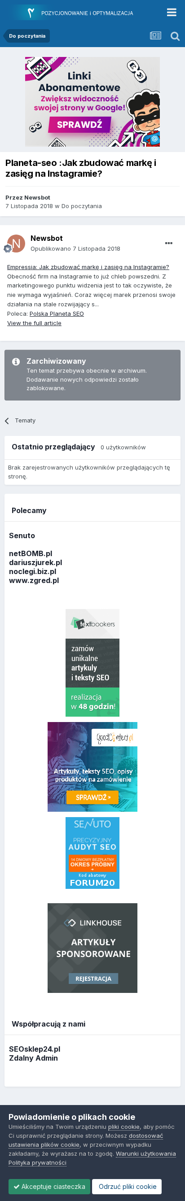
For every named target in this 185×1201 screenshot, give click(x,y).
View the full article (34, 322)
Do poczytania (82, 205)
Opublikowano (75, 248)
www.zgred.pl (34, 580)
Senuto (22, 535)
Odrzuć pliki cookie (127, 1186)
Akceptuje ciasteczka (52, 1186)
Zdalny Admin (33, 1057)
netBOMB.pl (30, 553)
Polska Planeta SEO (57, 313)
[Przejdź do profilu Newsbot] (16, 243)
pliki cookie (124, 1126)
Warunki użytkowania (146, 1153)
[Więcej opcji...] (169, 243)
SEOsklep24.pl (34, 1048)
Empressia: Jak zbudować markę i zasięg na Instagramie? (88, 266)
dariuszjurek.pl (35, 562)
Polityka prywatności (37, 1162)
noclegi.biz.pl (32, 571)
